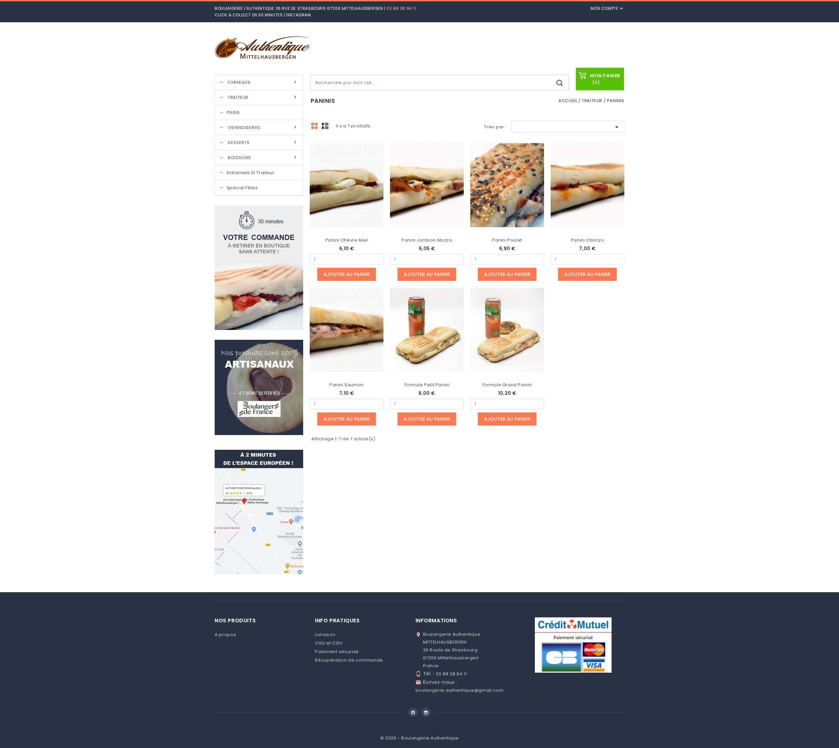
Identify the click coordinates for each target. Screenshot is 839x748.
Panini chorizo (587, 240)
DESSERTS (263, 142)
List (326, 128)
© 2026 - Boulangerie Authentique (419, 738)
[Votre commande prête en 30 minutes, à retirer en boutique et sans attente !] (259, 268)
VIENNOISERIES (263, 127)
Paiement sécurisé (337, 651)
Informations (436, 620)
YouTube (413, 712)
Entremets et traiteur (251, 173)
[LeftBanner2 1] (259, 512)
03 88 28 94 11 (401, 8)
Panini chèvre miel (346, 240)
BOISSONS (263, 158)
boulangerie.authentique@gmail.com (460, 690)
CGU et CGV (328, 643)
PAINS (233, 112)
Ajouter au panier (346, 274)
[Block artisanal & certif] (259, 387)
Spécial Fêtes (242, 188)
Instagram (298, 15)
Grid (316, 128)
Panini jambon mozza (426, 240)
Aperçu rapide (346, 182)
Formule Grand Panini (507, 385)
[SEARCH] (559, 83)
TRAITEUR (263, 97)
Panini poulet (507, 240)
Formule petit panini (427, 385)
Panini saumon (346, 385)
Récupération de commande (349, 660)
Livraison (325, 634)
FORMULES (263, 82)
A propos (225, 634)
